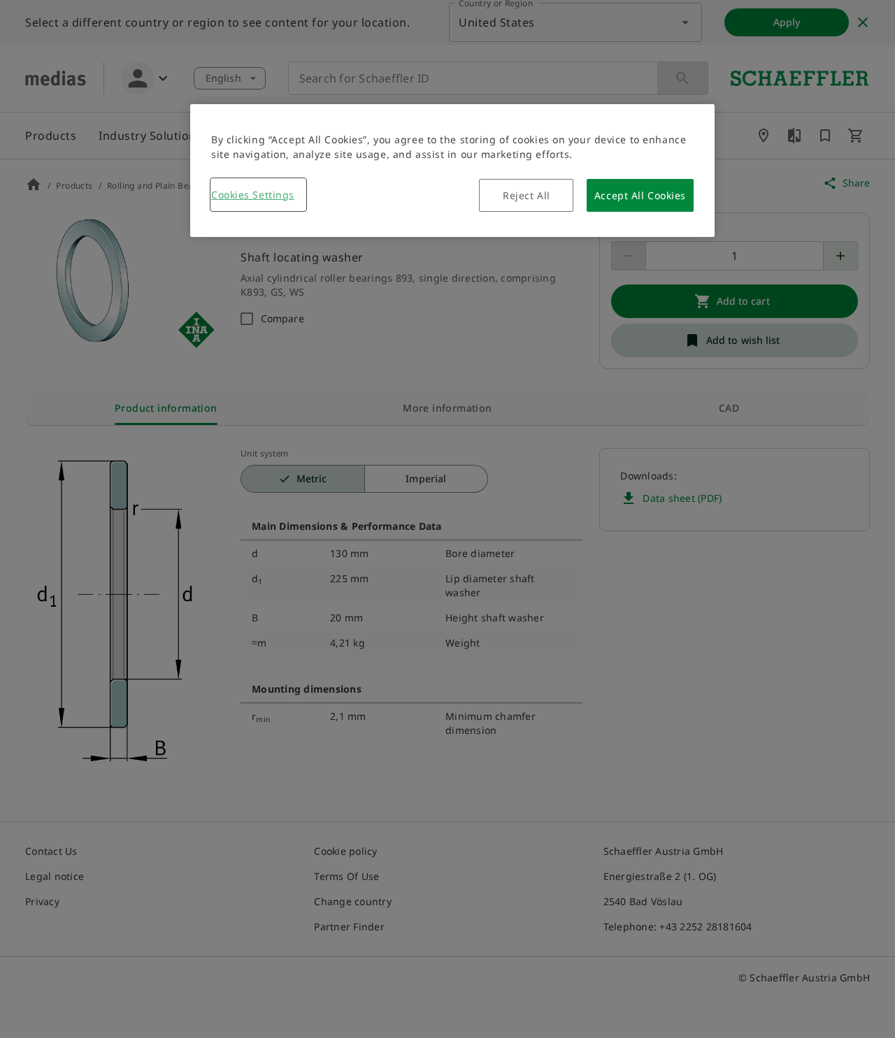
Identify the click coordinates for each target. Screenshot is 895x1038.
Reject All (526, 195)
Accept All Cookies (640, 195)
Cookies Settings (252, 194)
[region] (452, 170)
